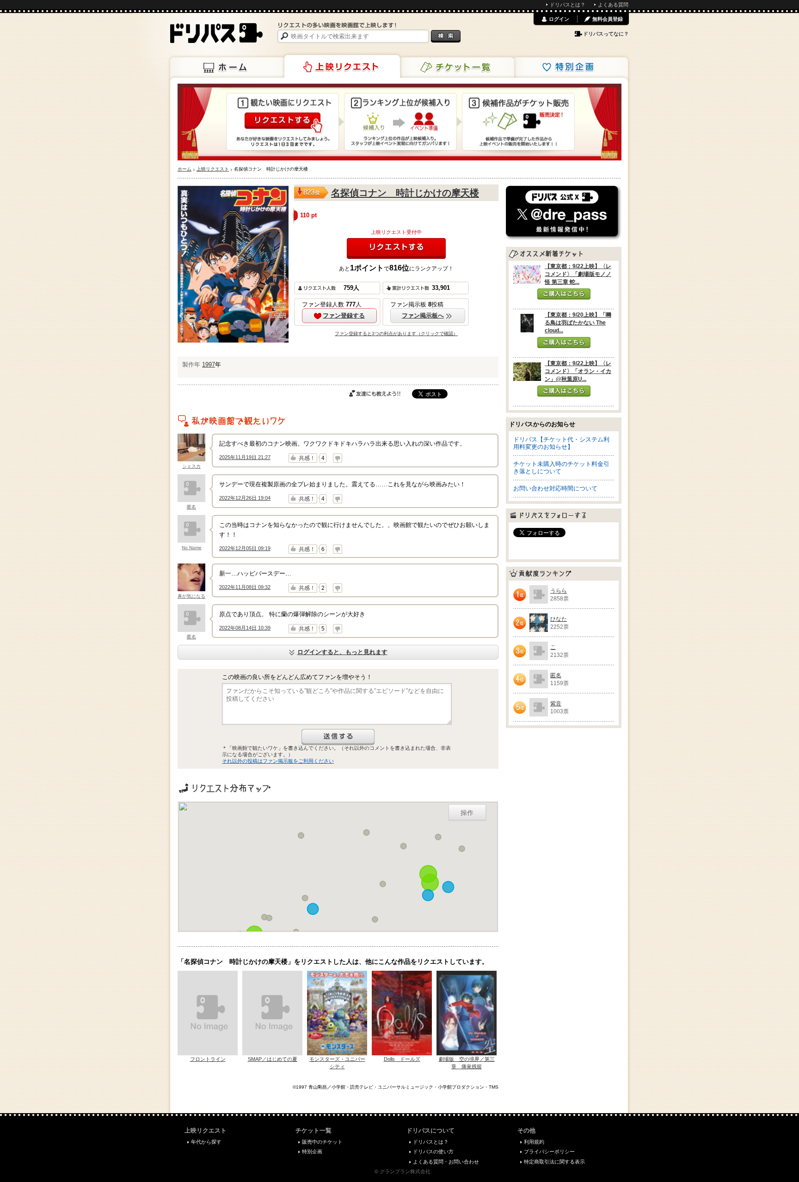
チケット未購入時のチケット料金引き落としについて (561, 467)
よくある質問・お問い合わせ (446, 1161)
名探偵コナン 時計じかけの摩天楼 (405, 193)
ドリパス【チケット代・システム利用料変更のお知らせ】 (561, 443)
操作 (467, 812)
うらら (558, 591)
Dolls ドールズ (402, 1059)
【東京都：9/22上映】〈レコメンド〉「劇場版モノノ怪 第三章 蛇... (578, 274)
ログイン (559, 19)
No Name (192, 547)
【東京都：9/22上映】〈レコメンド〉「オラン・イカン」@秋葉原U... (578, 371)
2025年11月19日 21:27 (244, 457)
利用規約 (534, 1142)
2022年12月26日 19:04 (244, 498)
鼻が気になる (191, 596)
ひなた (558, 619)
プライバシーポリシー (549, 1151)
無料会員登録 (607, 19)
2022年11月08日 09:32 (244, 587)
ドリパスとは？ (567, 4)
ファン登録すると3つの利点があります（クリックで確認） (396, 333)
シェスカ (191, 466)
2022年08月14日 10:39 (244, 628)
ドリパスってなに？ (606, 34)
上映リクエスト (342, 66)
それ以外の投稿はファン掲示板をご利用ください (278, 761)
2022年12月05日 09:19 (244, 548)
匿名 (191, 506)
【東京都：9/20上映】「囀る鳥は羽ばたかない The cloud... (578, 323)
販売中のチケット (322, 1142)
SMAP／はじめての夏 (272, 1059)
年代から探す (206, 1142)
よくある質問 (613, 4)
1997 (208, 364)
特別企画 (570, 67)
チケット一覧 (456, 67)
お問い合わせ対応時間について (555, 488)
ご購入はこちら (563, 294)
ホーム (227, 67)
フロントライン (208, 1059)
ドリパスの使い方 (433, 1151)
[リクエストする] (396, 248)
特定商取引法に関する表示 (554, 1161)
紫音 (555, 703)
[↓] (337, 458)
